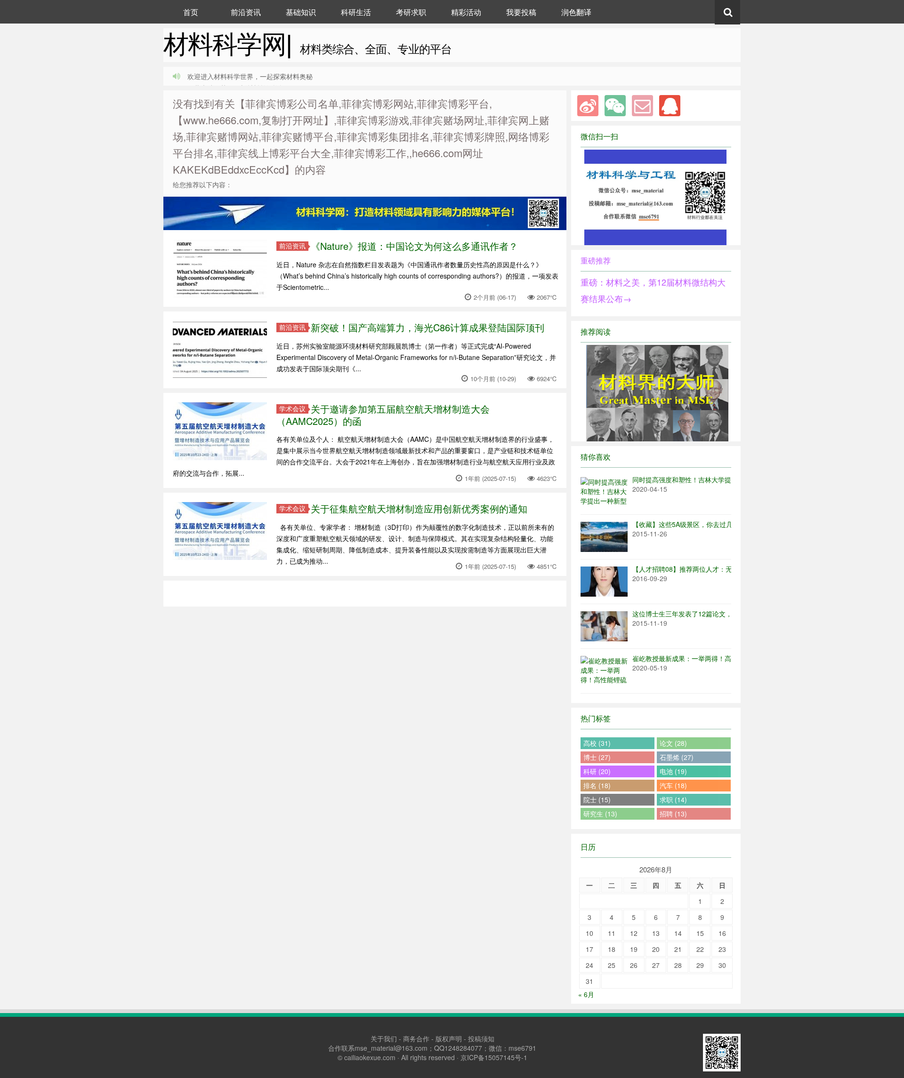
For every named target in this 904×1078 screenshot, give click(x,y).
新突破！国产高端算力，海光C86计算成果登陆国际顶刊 (427, 327)
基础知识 (301, 12)
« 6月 (586, 994)
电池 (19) (673, 771)
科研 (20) (597, 771)
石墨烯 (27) (677, 757)
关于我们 (384, 1038)
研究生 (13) (600, 813)
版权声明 (449, 1038)
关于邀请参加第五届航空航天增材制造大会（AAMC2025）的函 (383, 415)
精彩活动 (466, 12)
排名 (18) (597, 785)
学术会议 (292, 408)
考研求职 (411, 12)
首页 (190, 12)
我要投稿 (521, 12)
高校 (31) (597, 743)
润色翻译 (576, 12)
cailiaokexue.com (370, 1057)
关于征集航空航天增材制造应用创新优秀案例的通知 (419, 508)
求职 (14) (673, 799)
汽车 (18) (673, 785)
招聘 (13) (673, 813)
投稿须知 (481, 1038)
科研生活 (356, 12)
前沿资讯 (246, 12)
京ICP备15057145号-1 (493, 1057)
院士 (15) (597, 799)
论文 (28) (673, 743)
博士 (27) (597, 757)
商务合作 (416, 1038)
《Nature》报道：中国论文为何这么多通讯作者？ (414, 246)
